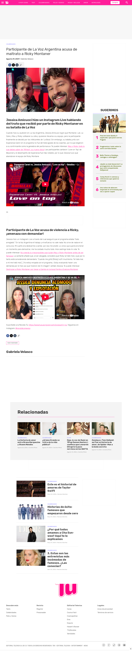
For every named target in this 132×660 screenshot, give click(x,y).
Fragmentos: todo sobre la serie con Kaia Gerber (110, 147)
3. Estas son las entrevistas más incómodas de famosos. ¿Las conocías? (58, 560)
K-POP (69, 437)
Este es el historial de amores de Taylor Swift (61, 487)
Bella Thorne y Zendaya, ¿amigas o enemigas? (109, 156)
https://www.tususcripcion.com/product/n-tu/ (48, 325)
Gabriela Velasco (27, 59)
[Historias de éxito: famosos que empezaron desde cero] (30, 511)
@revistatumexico (22, 328)
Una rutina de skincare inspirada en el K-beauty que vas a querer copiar (111, 190)
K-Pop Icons (23, 3)
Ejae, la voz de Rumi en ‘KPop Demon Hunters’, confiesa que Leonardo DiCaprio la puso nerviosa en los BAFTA (77, 444)
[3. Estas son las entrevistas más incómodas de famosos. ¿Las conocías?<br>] (30, 558)
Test (33, 3)
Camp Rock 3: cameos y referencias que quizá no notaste (109, 179)
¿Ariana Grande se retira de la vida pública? (51, 442)
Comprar (115, 2)
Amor (86, 3)
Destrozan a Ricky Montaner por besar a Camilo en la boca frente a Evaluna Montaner (42, 269)
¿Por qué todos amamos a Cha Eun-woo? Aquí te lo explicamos (60, 534)
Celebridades (44, 3)
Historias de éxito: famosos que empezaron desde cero (62, 510)
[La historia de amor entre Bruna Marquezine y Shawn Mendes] (29, 428)
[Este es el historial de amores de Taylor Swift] (30, 489)
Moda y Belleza (74, 3)
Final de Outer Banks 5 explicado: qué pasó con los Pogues (111, 138)
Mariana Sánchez (63, 494)
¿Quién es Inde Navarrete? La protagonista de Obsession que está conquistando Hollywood (111, 167)
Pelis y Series (58, 3)
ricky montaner (13, 343)
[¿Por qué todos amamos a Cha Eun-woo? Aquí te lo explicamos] (30, 534)
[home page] (6, 2)
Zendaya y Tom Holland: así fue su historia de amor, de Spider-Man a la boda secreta (103, 443)
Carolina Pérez (33, 447)
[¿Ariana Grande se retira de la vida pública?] (53, 428)
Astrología (96, 3)
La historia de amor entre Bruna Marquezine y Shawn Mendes (29, 442)
